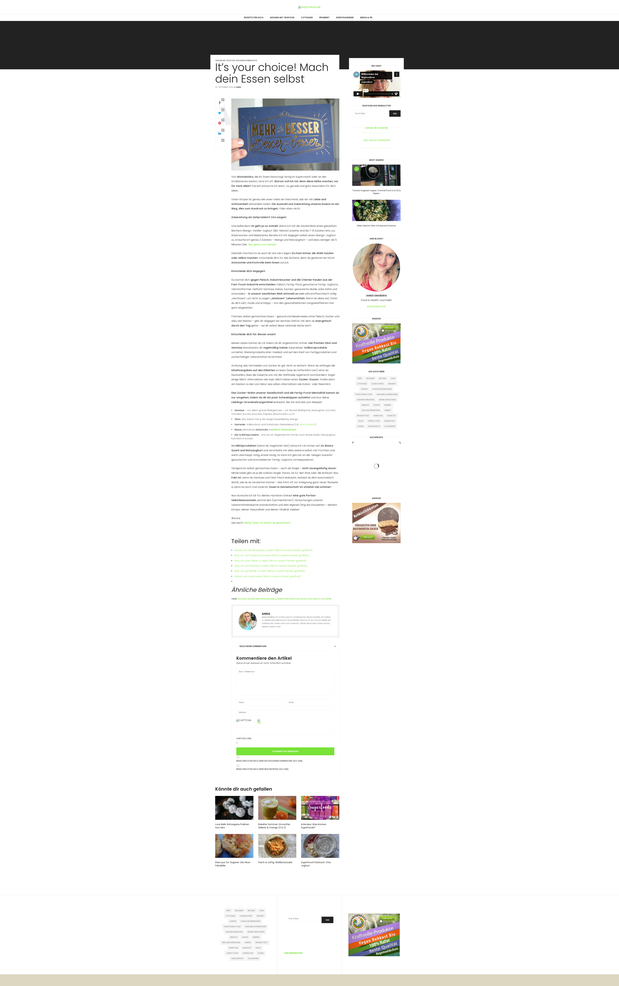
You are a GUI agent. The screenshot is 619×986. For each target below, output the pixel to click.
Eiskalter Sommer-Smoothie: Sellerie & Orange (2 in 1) (274, 826)
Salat (361, 421)
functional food (363, 394)
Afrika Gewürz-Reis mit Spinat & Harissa (376, 225)
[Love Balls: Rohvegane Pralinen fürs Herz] (234, 808)
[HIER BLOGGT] (376, 267)
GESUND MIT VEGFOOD (282, 17)
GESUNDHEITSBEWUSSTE (246, 60)
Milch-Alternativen (285, 429)
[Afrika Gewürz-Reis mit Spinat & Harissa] (376, 210)
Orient (387, 410)
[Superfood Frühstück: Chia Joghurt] (320, 846)
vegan (303, 598)
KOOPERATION (376, 306)
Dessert (392, 383)
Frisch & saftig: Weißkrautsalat (275, 862)
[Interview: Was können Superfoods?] (320, 808)
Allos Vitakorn (307, 424)
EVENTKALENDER (345, 17)
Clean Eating (377, 383)
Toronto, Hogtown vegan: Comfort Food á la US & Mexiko (376, 192)
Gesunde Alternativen (277, 598)
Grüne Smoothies (387, 399)
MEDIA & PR (366, 17)
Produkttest (363, 415)
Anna (238, 87)
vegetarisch (313, 598)
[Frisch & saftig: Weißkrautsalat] (277, 846)
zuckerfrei (326, 598)
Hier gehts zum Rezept (262, 244)
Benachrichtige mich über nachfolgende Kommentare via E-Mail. (269, 761)
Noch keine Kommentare (253, 646)
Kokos (376, 405)
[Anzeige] (376, 343)
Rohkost (391, 415)
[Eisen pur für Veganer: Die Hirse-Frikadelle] (234, 846)
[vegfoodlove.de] (23, 7)
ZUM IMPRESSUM (293, 953)
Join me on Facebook (376, 128)
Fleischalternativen (382, 389)
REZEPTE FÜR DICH (253, 17)
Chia (393, 378)
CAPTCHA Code (243, 739)
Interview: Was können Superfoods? (313, 826)
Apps (360, 378)
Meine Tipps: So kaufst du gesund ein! (267, 523)
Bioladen (242, 598)
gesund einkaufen (256, 598)
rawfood (294, 598)
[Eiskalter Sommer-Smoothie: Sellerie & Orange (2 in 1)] (277, 808)
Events (364, 389)
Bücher (382, 378)
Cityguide (362, 383)
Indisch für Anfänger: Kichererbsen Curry (376, 487)
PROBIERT (324, 17)
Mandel (387, 405)
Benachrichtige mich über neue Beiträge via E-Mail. (262, 769)
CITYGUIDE (307, 17)
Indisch (365, 405)
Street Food (374, 421)
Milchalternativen (371, 410)
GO (395, 113)
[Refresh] (259, 723)
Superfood (389, 421)
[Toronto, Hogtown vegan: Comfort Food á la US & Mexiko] (376, 175)
